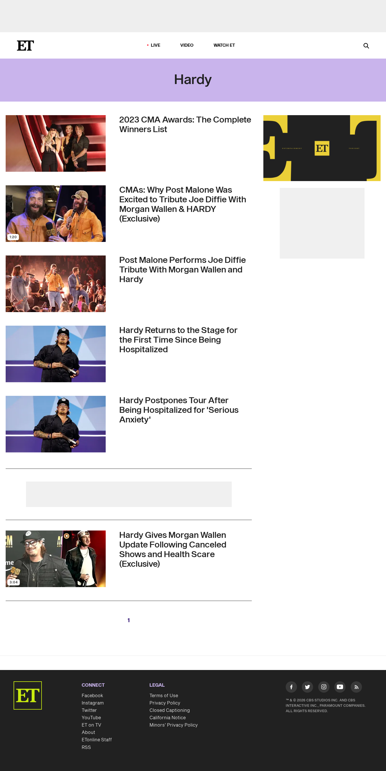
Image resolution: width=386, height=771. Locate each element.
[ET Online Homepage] (25, 45)
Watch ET (224, 45)
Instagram (93, 703)
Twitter (89, 710)
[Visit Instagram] (323, 688)
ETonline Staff (97, 739)
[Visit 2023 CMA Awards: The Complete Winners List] (56, 143)
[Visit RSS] (356, 688)
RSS (86, 747)
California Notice (167, 717)
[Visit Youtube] (340, 687)
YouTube (91, 717)
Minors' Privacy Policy (173, 725)
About (88, 732)
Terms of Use (163, 695)
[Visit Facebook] (291, 688)
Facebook (92, 695)
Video (187, 45)
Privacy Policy (164, 703)
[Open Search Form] (366, 46)
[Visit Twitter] (307, 688)
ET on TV (91, 725)
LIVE (156, 45)
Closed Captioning (169, 710)
